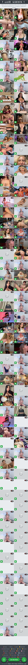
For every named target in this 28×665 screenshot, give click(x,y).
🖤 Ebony (10, 646)
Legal (25, 663)
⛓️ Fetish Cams (6, 657)
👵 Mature (13, 648)
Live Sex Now (14, 659)
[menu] (3, 659)
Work (13, 663)
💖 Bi (16, 653)
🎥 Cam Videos (21, 659)
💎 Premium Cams (22, 655)
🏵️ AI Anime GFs (21, 657)
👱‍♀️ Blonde (24, 648)
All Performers (20, 663)
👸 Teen (19, 648)
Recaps (16, 663)
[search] (24, 659)
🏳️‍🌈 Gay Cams (5, 655)
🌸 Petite (23, 651)
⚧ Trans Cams (13, 655)
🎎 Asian (5, 646)
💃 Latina (16, 646)
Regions (9, 663)
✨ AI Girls (13, 657)
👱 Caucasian (22, 646)
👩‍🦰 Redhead (12, 651)
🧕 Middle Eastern (6, 648)
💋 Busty (5, 653)
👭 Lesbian (11, 653)
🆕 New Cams (21, 653)
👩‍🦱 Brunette (5, 651)
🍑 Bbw (18, 651)
